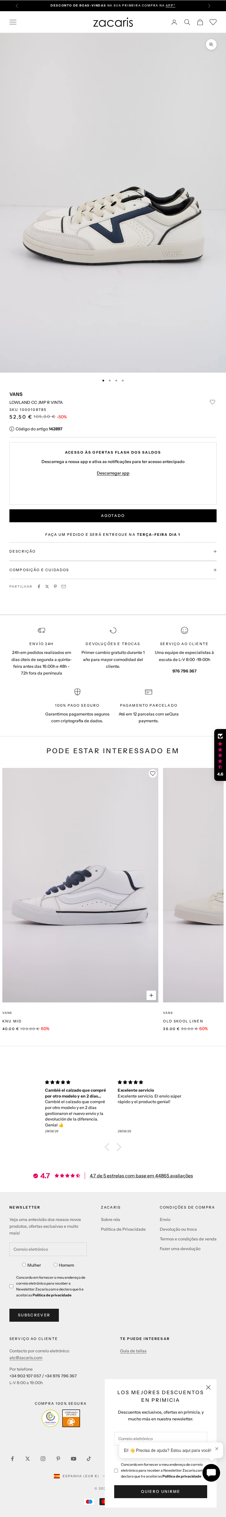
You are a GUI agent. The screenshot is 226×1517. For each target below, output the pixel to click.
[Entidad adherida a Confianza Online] (60, 1418)
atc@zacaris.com (25, 1357)
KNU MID (12, 1021)
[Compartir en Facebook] (38, 586)
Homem (66, 1265)
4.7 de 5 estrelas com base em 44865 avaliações (141, 1176)
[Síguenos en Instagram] (43, 1459)
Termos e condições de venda (188, 1239)
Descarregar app (113, 473)
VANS (15, 394)
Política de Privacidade (123, 1229)
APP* (170, 5)
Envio (165, 1219)
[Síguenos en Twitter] (28, 1459)
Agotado (113, 515)
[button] (108, 1147)
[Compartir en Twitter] (47, 586)
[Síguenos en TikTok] (89, 1459)
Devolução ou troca (178, 1229)
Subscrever (34, 1315)
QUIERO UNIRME (160, 1491)
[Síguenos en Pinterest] (58, 1459)
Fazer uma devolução (180, 1248)
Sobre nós (110, 1219)
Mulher (34, 1265)
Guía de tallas (133, 1351)
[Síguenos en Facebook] (12, 1459)
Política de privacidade (181, 1476)
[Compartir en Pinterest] (55, 586)
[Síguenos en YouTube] (74, 1459)
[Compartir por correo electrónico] (63, 586)
